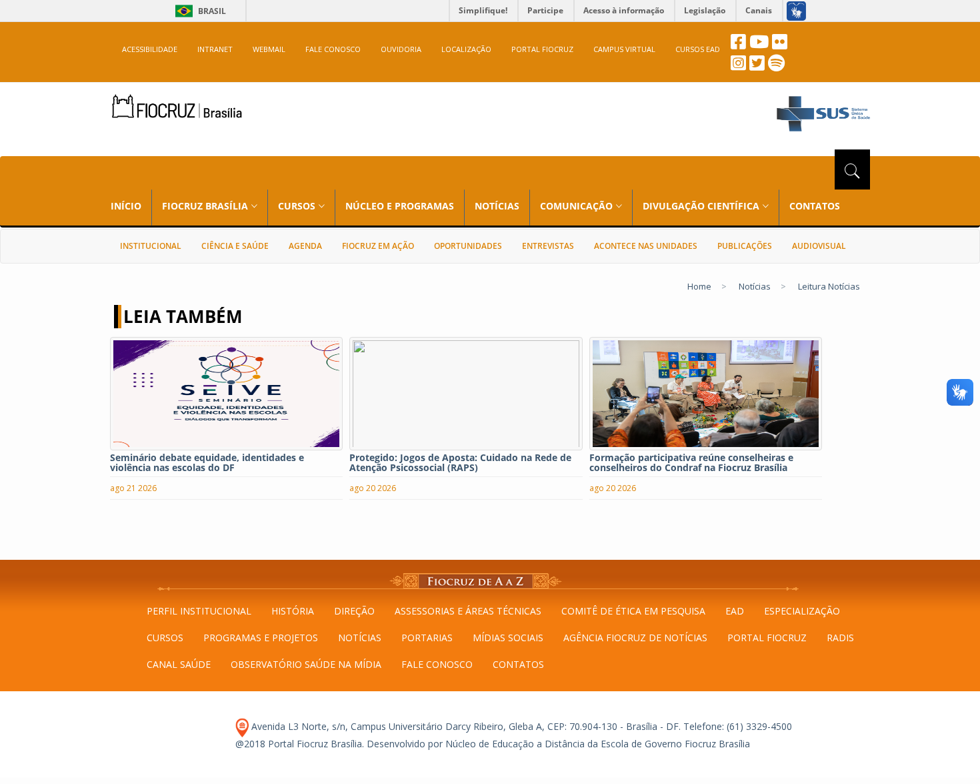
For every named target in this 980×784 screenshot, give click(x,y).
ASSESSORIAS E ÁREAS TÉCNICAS (468, 611)
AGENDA (305, 246)
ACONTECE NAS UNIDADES (645, 246)
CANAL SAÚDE (179, 664)
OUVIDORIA (401, 49)
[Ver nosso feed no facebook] (738, 45)
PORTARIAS (427, 637)
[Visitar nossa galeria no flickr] (779, 45)
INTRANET (215, 49)
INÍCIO (126, 206)
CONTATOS (814, 206)
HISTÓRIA (292, 611)
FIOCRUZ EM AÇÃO (378, 246)
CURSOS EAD (697, 49)
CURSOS (165, 637)
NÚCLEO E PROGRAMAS (399, 206)
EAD (734, 611)
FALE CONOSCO (333, 49)
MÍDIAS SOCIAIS (508, 637)
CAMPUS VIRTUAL (624, 49)
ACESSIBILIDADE (149, 49)
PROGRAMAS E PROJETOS (260, 637)
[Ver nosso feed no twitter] (757, 66)
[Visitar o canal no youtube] (759, 45)
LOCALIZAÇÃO (466, 49)
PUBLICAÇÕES (744, 246)
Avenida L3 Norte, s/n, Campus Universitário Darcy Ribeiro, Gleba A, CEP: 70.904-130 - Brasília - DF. (465, 726)
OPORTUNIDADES (468, 246)
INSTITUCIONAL (150, 246)
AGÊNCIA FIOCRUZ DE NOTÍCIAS (635, 637)
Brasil (198, 11)
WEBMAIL (269, 49)
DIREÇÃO (354, 611)
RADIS (840, 637)
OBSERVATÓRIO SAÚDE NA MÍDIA (306, 664)
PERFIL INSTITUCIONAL (199, 611)
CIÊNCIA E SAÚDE (235, 246)
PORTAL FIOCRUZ (542, 49)
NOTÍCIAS (497, 206)
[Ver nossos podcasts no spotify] (776, 66)
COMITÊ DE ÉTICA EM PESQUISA (633, 611)
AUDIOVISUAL (819, 246)
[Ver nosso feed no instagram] (738, 66)
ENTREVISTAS (548, 246)
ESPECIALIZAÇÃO (802, 611)
